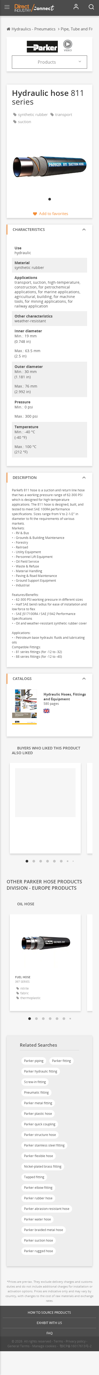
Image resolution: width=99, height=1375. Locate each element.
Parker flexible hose (38, 1156)
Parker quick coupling (39, 1124)
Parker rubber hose (38, 1198)
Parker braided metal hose (43, 1230)
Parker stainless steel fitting (44, 1145)
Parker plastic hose (38, 1113)
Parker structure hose (40, 1134)
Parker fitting (61, 1061)
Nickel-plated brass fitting (43, 1166)
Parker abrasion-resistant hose (46, 1208)
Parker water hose (37, 1219)
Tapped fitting (34, 1177)
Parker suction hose (38, 1240)
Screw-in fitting (35, 1082)
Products (47, 62)
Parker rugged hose (38, 1251)
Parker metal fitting (38, 1103)
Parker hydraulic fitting (40, 1071)
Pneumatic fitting (36, 1092)
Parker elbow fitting (38, 1187)
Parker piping (34, 1061)
